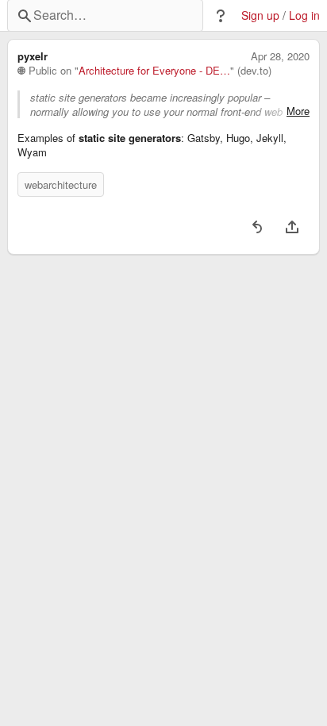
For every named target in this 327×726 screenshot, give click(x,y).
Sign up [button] (260, 15)
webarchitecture (61, 184)
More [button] (298, 111)
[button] (220, 16)
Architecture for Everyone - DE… (154, 70)
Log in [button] (304, 15)
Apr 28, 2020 (280, 56)
